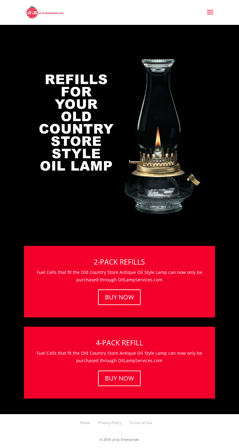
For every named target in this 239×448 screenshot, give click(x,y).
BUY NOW (119, 297)
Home (85, 422)
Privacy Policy (109, 422)
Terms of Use (140, 422)
